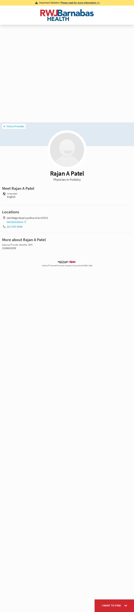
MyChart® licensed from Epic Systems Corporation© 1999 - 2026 (67, 265)
